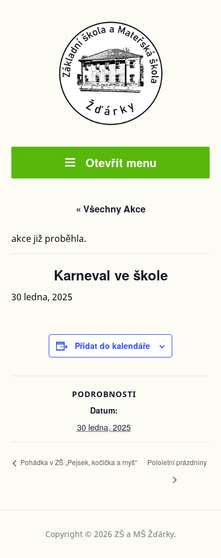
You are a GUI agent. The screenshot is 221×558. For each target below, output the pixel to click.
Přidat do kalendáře (112, 345)
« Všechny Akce (111, 208)
